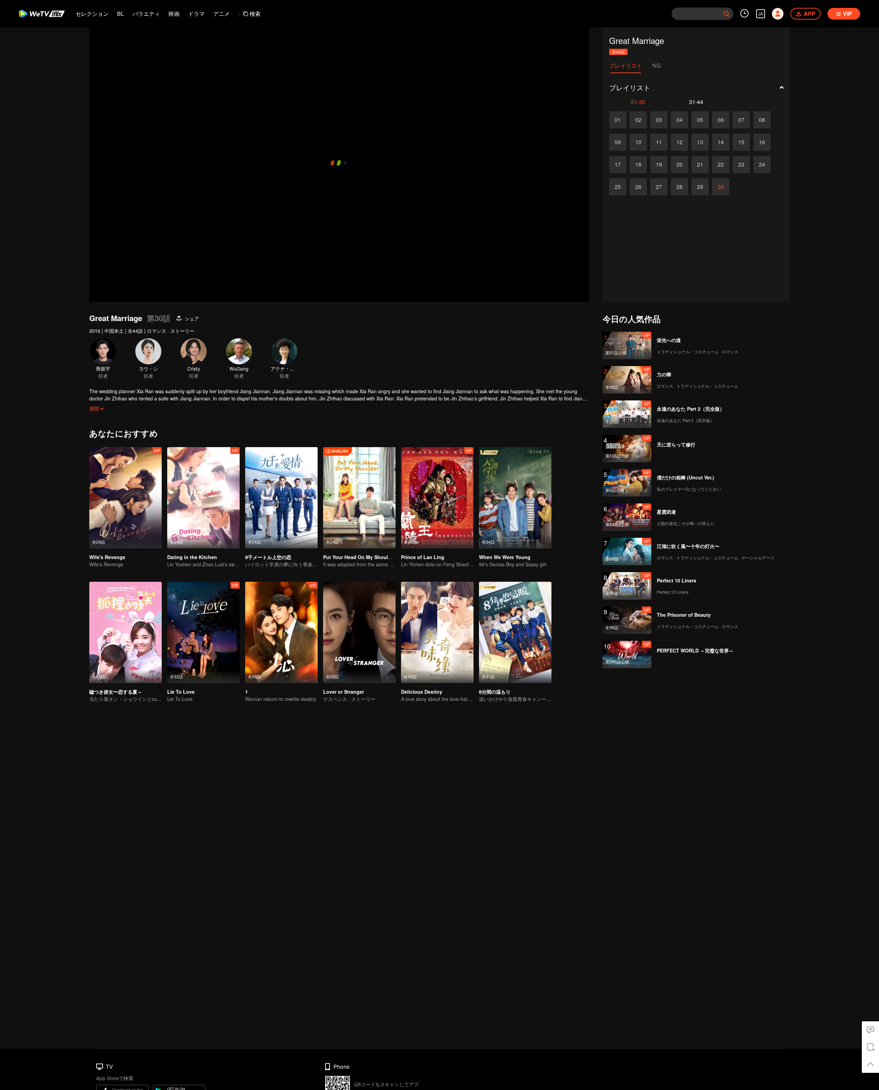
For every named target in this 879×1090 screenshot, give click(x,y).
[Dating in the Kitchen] (203, 497)
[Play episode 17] (617, 164)
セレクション (92, 14)
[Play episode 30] (720, 186)
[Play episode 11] (658, 142)
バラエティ (146, 14)
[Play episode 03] (658, 119)
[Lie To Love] (203, 632)
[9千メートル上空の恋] (281, 497)
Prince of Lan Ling (422, 557)
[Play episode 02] (638, 119)
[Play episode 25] (617, 186)
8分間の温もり (495, 691)
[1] (281, 632)
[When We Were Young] (515, 497)
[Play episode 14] (720, 142)
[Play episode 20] (679, 164)
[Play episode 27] (658, 186)
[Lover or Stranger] (359, 632)
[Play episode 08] (761, 119)
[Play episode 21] (700, 164)
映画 (174, 14)
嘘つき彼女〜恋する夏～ (115, 691)
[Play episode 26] (638, 186)
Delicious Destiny (421, 691)
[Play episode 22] (720, 164)
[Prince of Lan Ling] (437, 497)
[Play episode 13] (700, 142)
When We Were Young (504, 557)
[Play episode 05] (700, 119)
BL (120, 14)
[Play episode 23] (741, 164)
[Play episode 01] (617, 119)
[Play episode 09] (617, 142)
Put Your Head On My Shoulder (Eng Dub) (372, 557)
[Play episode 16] (761, 142)
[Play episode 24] (761, 164)
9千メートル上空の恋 (268, 557)
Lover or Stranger (343, 691)
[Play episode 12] (679, 142)
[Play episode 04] (679, 119)
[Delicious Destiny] (437, 632)
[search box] (726, 14)
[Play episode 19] (658, 164)
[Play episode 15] (741, 142)
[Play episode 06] (720, 119)
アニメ (221, 14)
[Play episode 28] (679, 186)
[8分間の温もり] (515, 632)
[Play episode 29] (700, 186)
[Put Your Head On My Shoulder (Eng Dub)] (359, 497)
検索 (255, 14)
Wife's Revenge (107, 557)
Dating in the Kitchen (192, 557)
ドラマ (196, 14)
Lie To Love (181, 691)
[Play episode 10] (638, 142)
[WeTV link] (42, 13)
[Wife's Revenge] (125, 497)
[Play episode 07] (741, 119)
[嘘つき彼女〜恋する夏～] (125, 632)
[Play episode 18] (638, 164)
